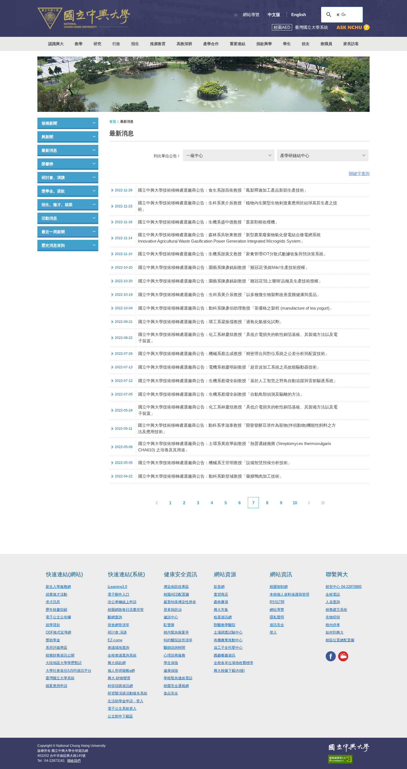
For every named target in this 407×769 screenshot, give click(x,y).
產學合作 (211, 44)
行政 (116, 44)
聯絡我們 (74, 761)
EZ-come (115, 640)
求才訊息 (53, 602)
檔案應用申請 (56, 686)
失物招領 (333, 617)
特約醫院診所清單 (178, 640)
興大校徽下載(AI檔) (229, 670)
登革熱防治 (173, 610)
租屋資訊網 (223, 617)
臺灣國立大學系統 (60, 678)
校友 (306, 44)
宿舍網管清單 (118, 625)
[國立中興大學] (83, 18)
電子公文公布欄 (58, 617)
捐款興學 (264, 44)
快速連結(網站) (64, 574)
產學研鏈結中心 (294, 155)
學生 (287, 44)
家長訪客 (351, 44)
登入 (273, 632)
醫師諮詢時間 (174, 647)
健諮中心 (171, 617)
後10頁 (322, 502)
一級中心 (194, 155)
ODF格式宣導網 (58, 632)
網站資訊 (281, 574)
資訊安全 (277, 625)
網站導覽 (251, 14)
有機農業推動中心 (228, 640)
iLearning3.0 (117, 587)
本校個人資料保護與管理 (289, 594)
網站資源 (225, 574)
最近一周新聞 (53, 232)
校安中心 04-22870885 (344, 587)
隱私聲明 (277, 617)
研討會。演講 (53, 177)
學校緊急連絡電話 (178, 678)
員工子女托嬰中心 (228, 647)
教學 (79, 44)
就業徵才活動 (56, 594)
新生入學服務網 (58, 587)
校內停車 (333, 625)
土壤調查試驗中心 (228, 632)
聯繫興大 (337, 574)
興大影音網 (343, 656)
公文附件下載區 (120, 716)
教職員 (326, 44)
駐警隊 (169, 625)
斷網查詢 (115, 617)
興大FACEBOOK (331, 656)
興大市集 (221, 610)
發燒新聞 (49, 123)
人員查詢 (333, 602)
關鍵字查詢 (359, 173)
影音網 (219, 587)
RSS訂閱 (277, 602)
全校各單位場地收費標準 (233, 663)
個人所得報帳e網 (121, 670)
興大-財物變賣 (119, 678)
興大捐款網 (117, 663)
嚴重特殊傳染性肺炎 (180, 602)
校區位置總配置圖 (340, 640)
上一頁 (156, 502)
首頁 (112, 122)
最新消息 (49, 150)
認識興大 (56, 44)
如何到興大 (335, 632)
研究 (97, 44)
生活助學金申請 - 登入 (125, 701)
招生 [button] (135, 44)
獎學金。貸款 (53, 191)
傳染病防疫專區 (176, 587)
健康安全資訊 (180, 574)
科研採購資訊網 (120, 686)
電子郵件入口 (118, 594)
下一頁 (308, 502)
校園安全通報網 (176, 686)
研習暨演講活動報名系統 (127, 693)
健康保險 (171, 670)
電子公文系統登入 (122, 708)
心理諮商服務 (174, 655)
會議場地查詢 (118, 647)
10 (295, 502)
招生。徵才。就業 (57, 204)
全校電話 (333, 594)
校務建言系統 (336, 610)
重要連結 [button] (237, 44)
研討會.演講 (117, 632)
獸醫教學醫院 (224, 625)
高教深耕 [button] (184, 44)
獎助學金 (53, 640)
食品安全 (171, 693)
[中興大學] (349, 747)
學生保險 (171, 663)
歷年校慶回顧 (56, 610)
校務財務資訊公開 (60, 655)
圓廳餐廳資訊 (224, 655)
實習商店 (221, 594)
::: (236, 14)
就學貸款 (53, 625)
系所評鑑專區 (56, 647)
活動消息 (49, 218)
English (298, 14)
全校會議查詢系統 (122, 655)
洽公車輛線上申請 (122, 602)
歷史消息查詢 (53, 245)
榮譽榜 (47, 164)
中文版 (274, 14)
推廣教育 (158, 44)
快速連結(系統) (126, 574)
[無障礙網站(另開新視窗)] (349, 759)
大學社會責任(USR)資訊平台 (68, 670)
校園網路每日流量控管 (126, 610)
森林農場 (221, 602)
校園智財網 (279, 587)
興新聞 (47, 137)
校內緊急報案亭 (176, 632)
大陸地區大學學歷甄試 (64, 663)
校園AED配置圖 (176, 594)
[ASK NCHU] (353, 27)
